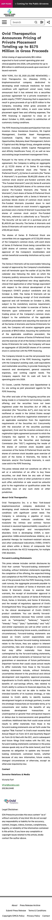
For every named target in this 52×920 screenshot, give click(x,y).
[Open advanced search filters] (42, 22)
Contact (46, 916)
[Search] (36, 22)
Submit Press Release (16, 910)
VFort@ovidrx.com (10, 785)
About (14, 905)
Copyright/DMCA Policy (13, 916)
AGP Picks (6, 4)
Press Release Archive (30, 905)
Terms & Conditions (37, 910)
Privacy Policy (33, 916)
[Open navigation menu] (4, 22)
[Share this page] (48, 22)
